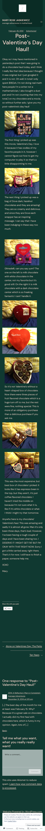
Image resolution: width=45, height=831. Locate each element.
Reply (4, 730)
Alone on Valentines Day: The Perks (24, 646)
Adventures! (31, 31)
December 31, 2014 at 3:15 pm (20, 699)
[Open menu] (41, 21)
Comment (34, 771)
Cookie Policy (12, 821)
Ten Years (34, 654)
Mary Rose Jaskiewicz (16, 20)
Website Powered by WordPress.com (22, 811)
